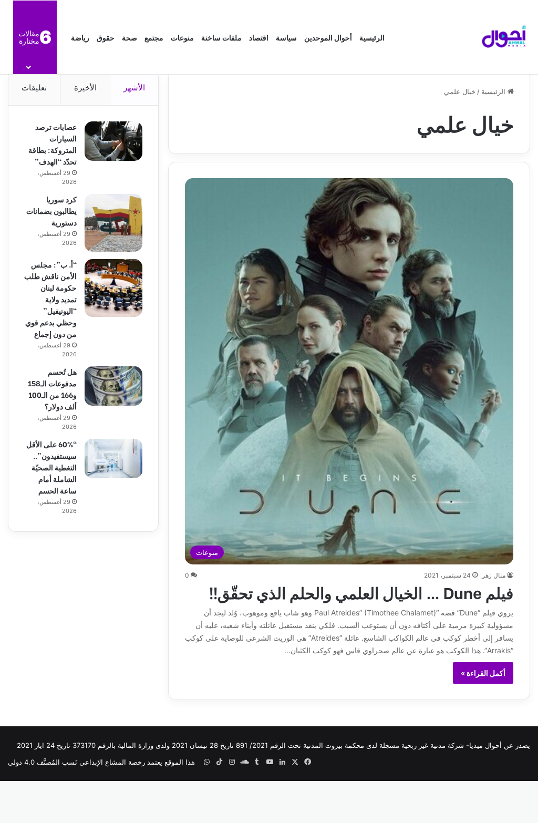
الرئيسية (372, 37)
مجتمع (153, 37)
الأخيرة (85, 87)
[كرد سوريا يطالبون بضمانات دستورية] (113, 223)
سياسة (286, 37)
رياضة (80, 37)
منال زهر (493, 575)
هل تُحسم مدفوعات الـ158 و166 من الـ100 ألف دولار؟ (52, 388)
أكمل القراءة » (483, 672)
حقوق (106, 37)
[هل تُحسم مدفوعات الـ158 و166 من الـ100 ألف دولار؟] (113, 386)
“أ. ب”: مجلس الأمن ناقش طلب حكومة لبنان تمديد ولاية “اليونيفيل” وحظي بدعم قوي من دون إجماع (50, 299)
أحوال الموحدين (328, 37)
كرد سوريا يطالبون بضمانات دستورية (51, 210)
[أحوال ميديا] (504, 37)
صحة (129, 37)
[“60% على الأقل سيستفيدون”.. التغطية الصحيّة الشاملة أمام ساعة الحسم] (113, 458)
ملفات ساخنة (221, 37)
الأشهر (134, 87)
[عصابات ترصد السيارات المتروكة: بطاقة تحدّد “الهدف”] (113, 141)
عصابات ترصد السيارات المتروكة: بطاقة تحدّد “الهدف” (52, 144)
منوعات (182, 37)
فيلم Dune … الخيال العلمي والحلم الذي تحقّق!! (361, 591)
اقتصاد (258, 37)
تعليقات (34, 87)
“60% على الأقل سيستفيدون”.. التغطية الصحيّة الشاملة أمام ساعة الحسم (51, 467)
